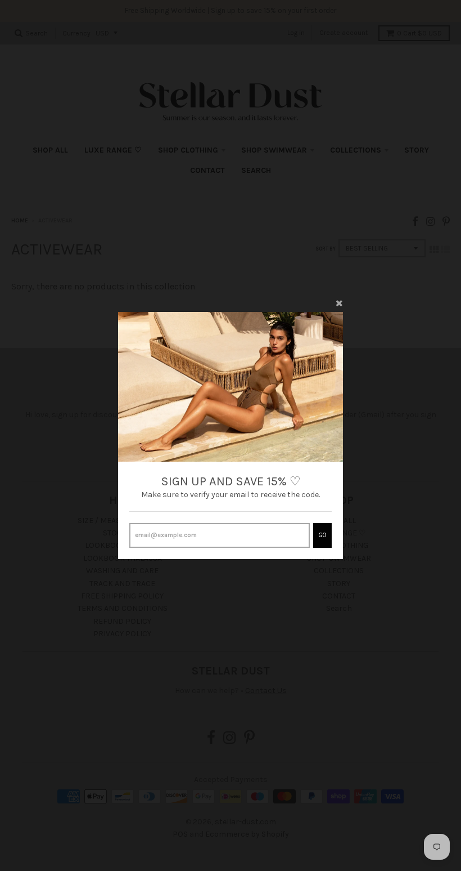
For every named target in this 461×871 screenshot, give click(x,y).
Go (322, 535)
